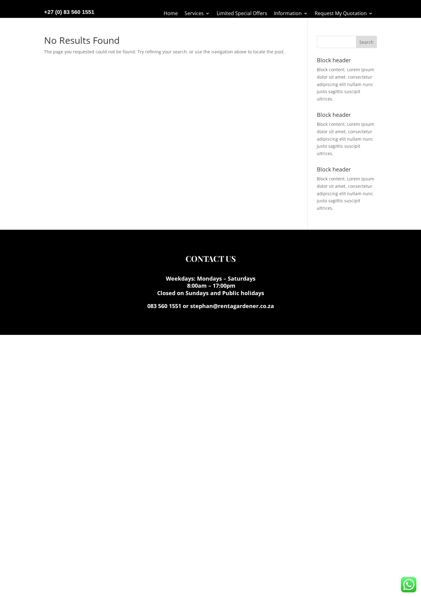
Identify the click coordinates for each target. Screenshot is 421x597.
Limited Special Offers (242, 14)
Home (171, 14)
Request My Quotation (341, 14)
